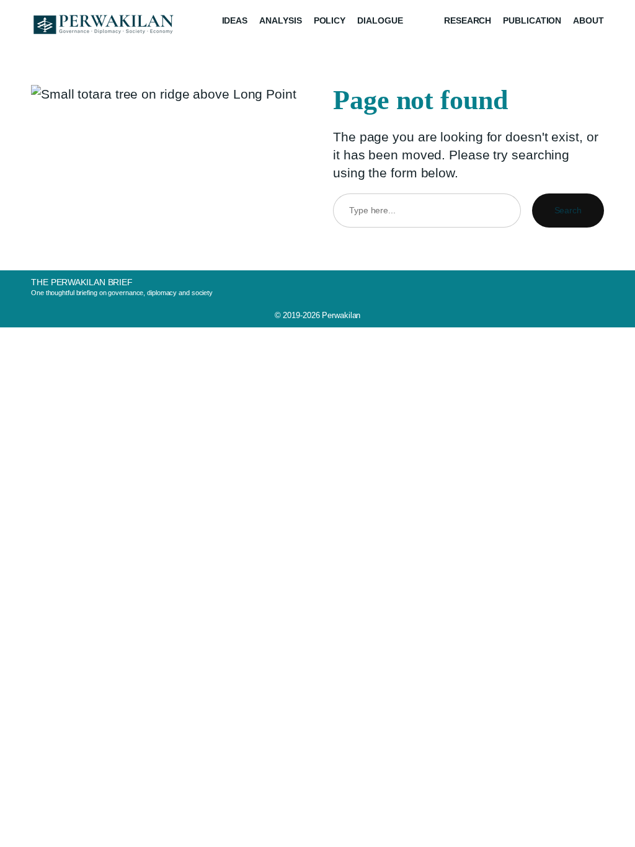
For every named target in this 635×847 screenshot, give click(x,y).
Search (568, 210)
